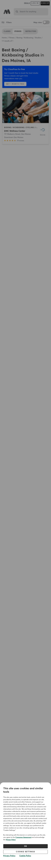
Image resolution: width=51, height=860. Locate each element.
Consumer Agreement (23, 837)
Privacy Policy (11, 840)
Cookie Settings (25, 852)
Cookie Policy (25, 856)
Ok (25, 846)
